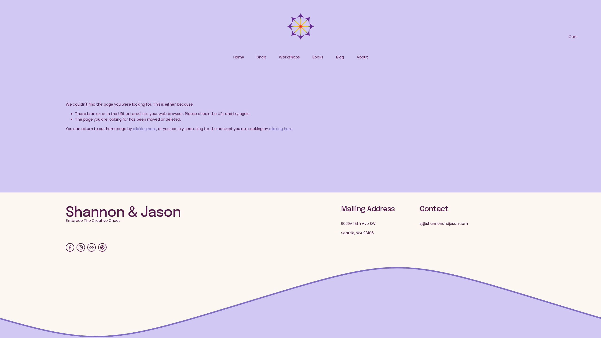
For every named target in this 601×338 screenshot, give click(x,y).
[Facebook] (70, 247)
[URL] (91, 247)
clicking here (144, 128)
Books (317, 57)
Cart (573, 36)
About (362, 57)
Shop (261, 57)
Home (238, 57)
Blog (340, 57)
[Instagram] (81, 247)
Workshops (289, 57)
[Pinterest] (102, 247)
